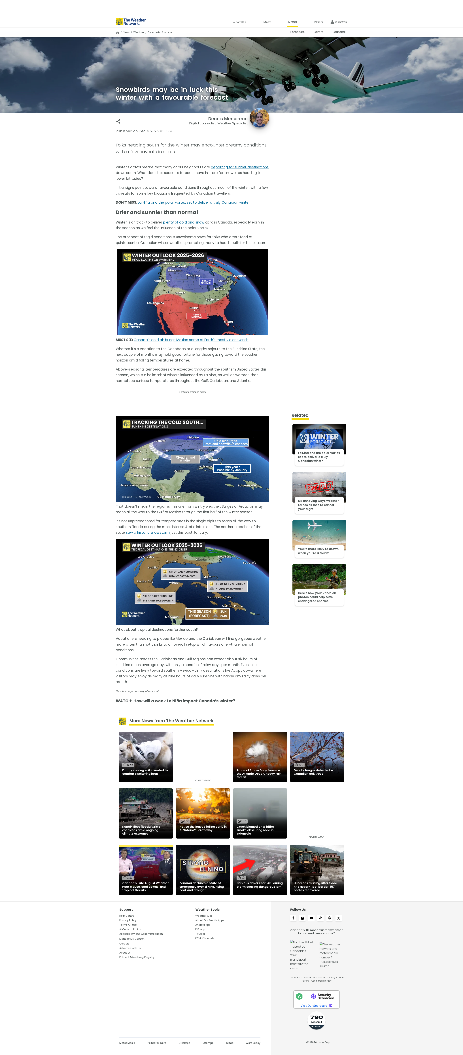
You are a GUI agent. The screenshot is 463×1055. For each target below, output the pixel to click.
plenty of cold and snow (183, 222)
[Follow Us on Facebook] (293, 918)
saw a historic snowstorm (148, 532)
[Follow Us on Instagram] (302, 918)
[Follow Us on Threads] (329, 918)
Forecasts (154, 32)
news (126, 32)
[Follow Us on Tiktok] (320, 918)
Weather (138, 32)
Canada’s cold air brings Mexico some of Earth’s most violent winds (191, 339)
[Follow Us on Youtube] (311, 918)
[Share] (118, 121)
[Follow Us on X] (338, 918)
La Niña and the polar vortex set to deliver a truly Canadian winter (194, 202)
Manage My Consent (132, 938)
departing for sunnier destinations (240, 167)
